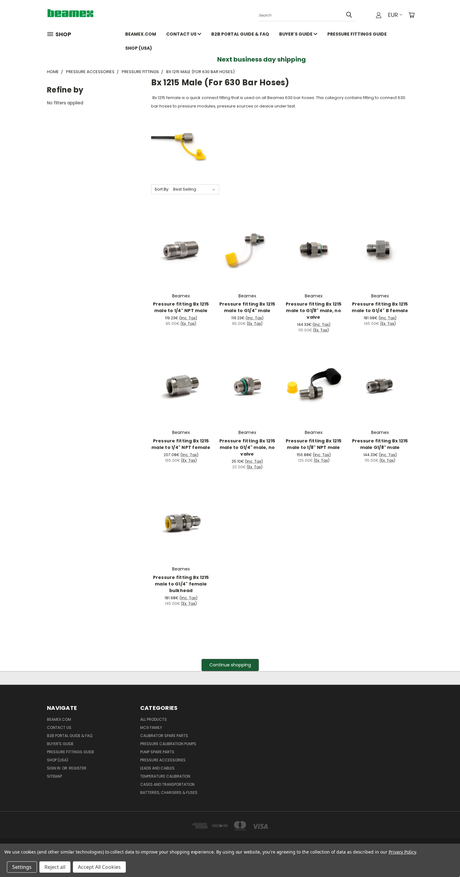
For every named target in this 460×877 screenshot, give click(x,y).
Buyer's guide (296, 34)
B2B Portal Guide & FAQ (240, 34)
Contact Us (181, 34)
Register (77, 768)
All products (153, 719)
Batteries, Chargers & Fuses (168, 792)
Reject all (54, 867)
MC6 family (151, 727)
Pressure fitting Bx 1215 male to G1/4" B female (380, 307)
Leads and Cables (157, 768)
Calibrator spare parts (164, 735)
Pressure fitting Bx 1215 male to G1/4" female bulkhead (181, 584)
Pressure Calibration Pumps (168, 743)
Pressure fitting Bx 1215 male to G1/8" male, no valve (314, 310)
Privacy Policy (402, 852)
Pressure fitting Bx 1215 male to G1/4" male (247, 307)
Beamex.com (140, 34)
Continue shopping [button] (230, 665)
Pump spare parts (157, 752)
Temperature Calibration (165, 776)
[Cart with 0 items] (411, 15)
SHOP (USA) (138, 48)
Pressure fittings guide (357, 34)
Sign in (54, 768)
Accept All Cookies (99, 867)
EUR (393, 15)
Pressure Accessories (163, 760)
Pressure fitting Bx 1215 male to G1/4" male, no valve (247, 447)
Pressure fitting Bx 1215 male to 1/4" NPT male (181, 307)
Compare (179, 242)
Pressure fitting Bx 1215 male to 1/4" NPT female (180, 444)
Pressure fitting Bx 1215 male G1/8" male (380, 444)
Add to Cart (181, 254)
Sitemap (54, 776)
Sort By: (162, 189)
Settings (22, 867)
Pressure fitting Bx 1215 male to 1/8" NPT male (314, 444)
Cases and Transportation (167, 784)
